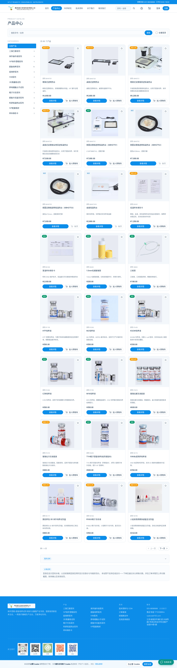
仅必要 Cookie (134, 664)
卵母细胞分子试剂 (98, 619)
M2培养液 (90, 331)
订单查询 (122, 612)
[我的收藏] (141, 8)
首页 (47, 8)
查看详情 (52, 101)
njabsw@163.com (154, 616)
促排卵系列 (67, 616)
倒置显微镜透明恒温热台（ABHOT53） (59, 208)
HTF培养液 (47, 331)
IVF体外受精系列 (70, 612)
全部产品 (12, 46)
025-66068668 (152, 608)
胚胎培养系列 (96, 612)
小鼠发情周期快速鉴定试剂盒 (142, 519)
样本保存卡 (67, 630)
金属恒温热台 (91, 208)
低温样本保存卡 (136, 208)
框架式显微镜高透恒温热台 (141, 82)
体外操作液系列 (97, 608)
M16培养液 (91, 393)
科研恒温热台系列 (70, 626)
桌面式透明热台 (92, 82)
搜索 (148, 33)
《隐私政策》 (98, 664)
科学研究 (68, 8)
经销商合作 (123, 616)
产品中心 (56, 8)
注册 (166, 8)
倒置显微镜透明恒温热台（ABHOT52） (146, 145)
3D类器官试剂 (69, 619)
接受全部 (147, 664)
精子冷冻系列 (68, 623)
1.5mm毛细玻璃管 (93, 270)
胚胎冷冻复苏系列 (98, 623)
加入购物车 (73, 101)
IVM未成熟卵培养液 (138, 456)
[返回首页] (21, 606)
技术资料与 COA (125, 608)
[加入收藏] (78, 48)
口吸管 (133, 270)
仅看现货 (162, 33)
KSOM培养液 (135, 331)
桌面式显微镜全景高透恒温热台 (55, 145)
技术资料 (79, 8)
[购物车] (149, 8)
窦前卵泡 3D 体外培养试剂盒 (54, 519)
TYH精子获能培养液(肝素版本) (98, 456)
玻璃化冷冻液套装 (50, 456)
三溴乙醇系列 (68, 608)
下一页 (162, 548)
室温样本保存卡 (49, 270)
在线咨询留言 (124, 619)
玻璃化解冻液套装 (137, 393)
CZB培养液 (47, 393)
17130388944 (159, 612)
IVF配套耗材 (96, 626)
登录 (158, 8)
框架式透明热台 (49, 82)
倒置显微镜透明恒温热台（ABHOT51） (102, 145)
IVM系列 (94, 616)
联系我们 (102, 8)
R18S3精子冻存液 (93, 519)
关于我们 (90, 8)
